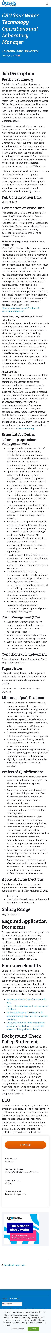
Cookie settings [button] (18, 1329)
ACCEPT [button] (33, 1329)
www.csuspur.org (25, 428)
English (8, 1304)
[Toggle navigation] (46, 3)
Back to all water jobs (14, 1264)
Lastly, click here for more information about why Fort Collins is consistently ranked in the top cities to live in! (26, 1026)
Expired (25, 1144)
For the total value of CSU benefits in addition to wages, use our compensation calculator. (27, 1016)
